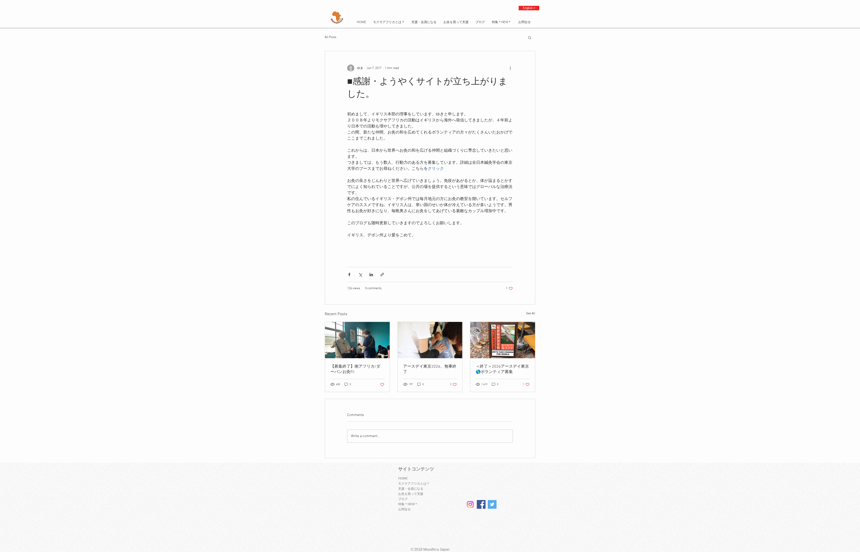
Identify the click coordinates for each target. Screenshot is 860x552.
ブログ (403, 499)
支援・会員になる (410, 488)
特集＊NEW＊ (408, 504)
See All (530, 313)
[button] (529, 37)
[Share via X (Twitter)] (360, 274)
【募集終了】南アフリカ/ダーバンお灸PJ (355, 369)
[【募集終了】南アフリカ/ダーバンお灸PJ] (357, 340)
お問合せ (404, 509)
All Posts (330, 37)
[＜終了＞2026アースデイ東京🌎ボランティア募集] (502, 340)
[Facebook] (481, 504)
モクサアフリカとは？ (414, 483)
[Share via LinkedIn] (371, 274)
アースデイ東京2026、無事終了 (429, 369)
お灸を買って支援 (410, 494)
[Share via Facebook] (349, 274)
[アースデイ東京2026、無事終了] (430, 340)
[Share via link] (382, 274)
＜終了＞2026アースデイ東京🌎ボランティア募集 (502, 369)
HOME (403, 478)
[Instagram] (470, 504)
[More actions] (510, 68)
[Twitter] (492, 504)
